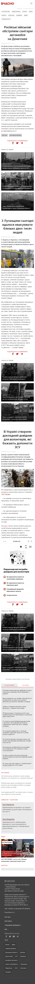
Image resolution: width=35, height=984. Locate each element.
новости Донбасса (11, 964)
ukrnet (7, 944)
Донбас (22, 952)
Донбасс (23, 956)
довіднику (5, 492)
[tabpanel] (17, 728)
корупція (11, 15)
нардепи (19, 15)
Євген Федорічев (8, 819)
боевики (8, 972)
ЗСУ (16, 956)
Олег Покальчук (8, 804)
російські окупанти (11, 960)
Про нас (7, 917)
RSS (6, 929)
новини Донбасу (10, 948)
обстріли (23, 968)
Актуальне (5, 772)
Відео (3, 836)
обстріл (4, 135)
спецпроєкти (6, 19)
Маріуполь (8, 968)
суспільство (6, 11)
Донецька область (11, 952)
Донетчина (9, 956)
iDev (13, 912)
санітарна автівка (15, 135)
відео (26, 15)
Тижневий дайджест (13, 925)
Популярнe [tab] (25, 685)
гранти (4, 15)
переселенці (16, 11)
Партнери (8, 921)
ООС (16, 968)
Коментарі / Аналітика (9, 800)
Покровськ (23, 964)
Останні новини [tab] (9, 685)
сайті (5, 526)
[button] (17, 679)
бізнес (25, 11)
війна (31, 11)
